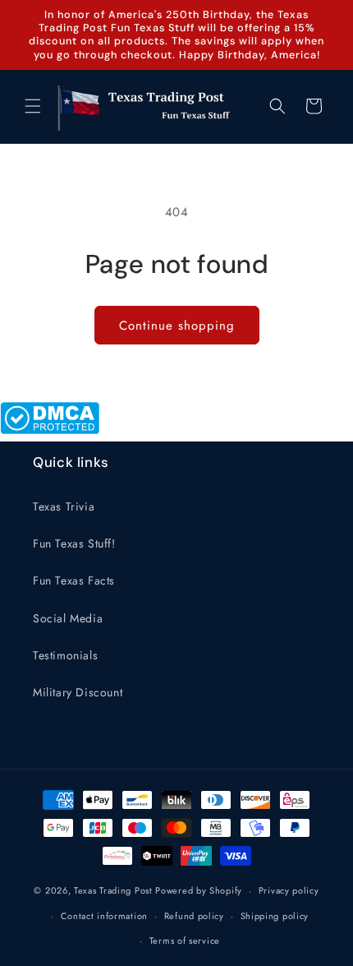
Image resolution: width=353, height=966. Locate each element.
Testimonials (65, 655)
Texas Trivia (63, 506)
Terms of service (184, 940)
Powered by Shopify (198, 890)
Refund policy (194, 915)
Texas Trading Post (113, 890)
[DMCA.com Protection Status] (49, 430)
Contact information (104, 915)
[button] (33, 106)
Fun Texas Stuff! (74, 543)
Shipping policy (275, 915)
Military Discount (77, 692)
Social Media (68, 618)
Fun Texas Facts (74, 580)
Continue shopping (177, 326)
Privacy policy (289, 890)
